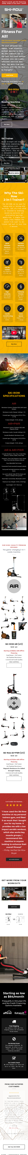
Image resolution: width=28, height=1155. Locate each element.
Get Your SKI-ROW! (14, 1140)
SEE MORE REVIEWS (14, 859)
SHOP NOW (9, 75)
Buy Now (6, 124)
